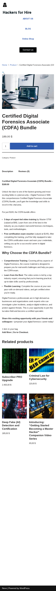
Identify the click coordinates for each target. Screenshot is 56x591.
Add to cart (32, 146)
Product (13, 65)
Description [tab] (7, 171)
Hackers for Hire (17, 12)
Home (4, 65)
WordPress (25, 588)
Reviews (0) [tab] (23, 171)
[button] (3, 72)
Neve (4, 588)
